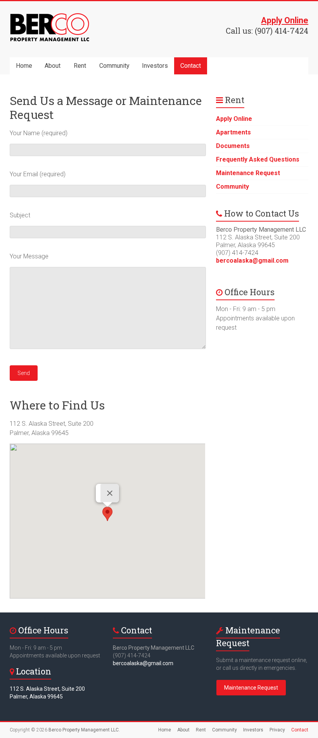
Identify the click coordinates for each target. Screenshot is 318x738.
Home (24, 65)
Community (114, 65)
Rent (80, 65)
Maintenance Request (248, 173)
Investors (155, 65)
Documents (233, 146)
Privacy (277, 730)
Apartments (233, 132)
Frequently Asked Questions (257, 159)
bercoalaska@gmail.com (252, 260)
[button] (107, 514)
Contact (190, 65)
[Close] (109, 493)
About (52, 65)
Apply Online (234, 118)
